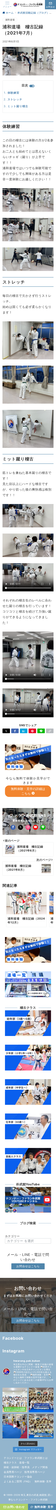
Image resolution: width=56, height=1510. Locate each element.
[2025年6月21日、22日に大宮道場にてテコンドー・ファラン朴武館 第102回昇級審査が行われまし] (41, 1426)
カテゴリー (12, 1236)
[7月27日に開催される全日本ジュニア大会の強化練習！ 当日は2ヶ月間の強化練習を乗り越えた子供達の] (14, 1426)
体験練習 (13, 92)
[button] (50, 731)
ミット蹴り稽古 (17, 106)
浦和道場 (10, 19)
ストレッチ (14, 99)
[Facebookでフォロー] (13, 827)
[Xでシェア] (6, 731)
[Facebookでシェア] (15, 731)
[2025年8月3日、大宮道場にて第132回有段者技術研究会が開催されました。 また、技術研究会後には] (41, 1400)
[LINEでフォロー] (42, 827)
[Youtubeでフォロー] (35, 827)
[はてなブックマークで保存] (23, 731)
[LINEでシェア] (41, 731)
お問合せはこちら (28, 1266)
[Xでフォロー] (20, 827)
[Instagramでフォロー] (28, 827)
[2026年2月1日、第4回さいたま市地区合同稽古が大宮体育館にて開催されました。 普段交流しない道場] (14, 1400)
